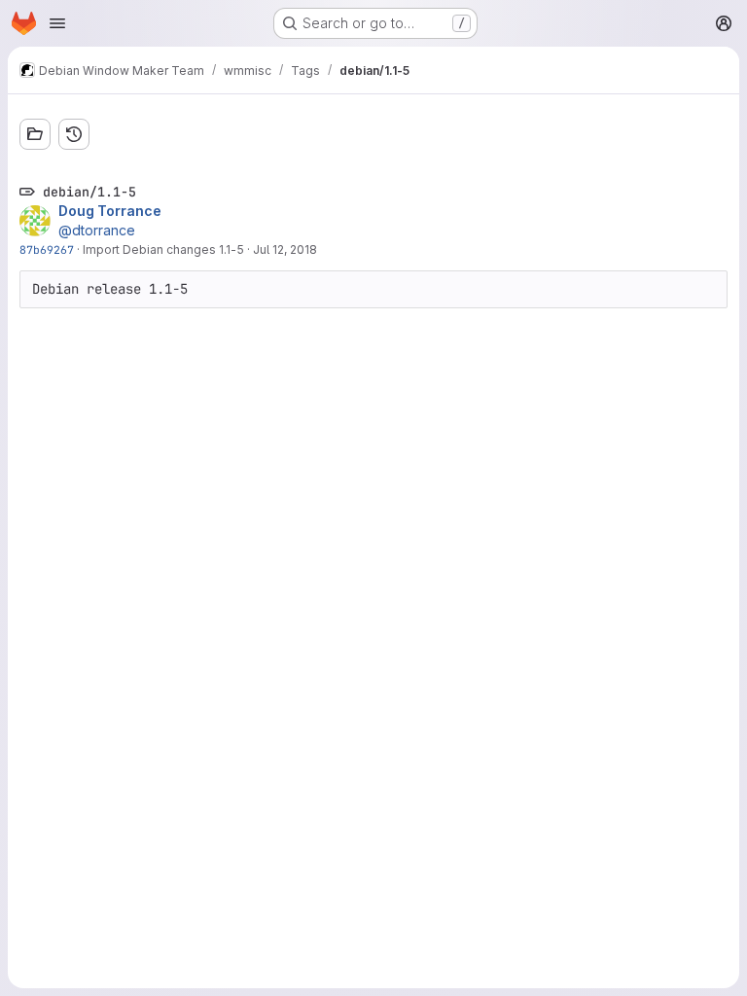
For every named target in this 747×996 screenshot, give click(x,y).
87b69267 (46, 249)
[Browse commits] (73, 134)
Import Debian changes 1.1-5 (163, 249)
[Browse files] (35, 134)
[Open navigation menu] (57, 23)
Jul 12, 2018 (285, 249)
